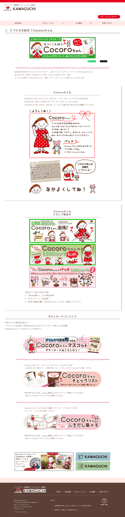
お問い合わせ (107, 23)
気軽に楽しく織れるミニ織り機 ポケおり (66, 510)
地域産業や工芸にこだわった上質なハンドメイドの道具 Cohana (73, 505)
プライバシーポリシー (21, 512)
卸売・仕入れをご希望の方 (109, 16)
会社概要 (79, 23)
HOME (58, 492)
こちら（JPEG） (48, 393)
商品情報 (18, 23)
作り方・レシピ (48, 23)
